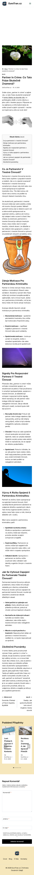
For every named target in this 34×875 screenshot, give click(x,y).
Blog (3, 74)
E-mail (6, 828)
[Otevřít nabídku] (30, 3)
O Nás (16, 859)
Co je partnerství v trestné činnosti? (15, 141)
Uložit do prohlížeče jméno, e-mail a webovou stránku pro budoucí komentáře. (17, 834)
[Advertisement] (17, 25)
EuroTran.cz (7, 87)
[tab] (13, 767)
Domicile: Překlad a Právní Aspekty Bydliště (8, 701)
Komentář (7, 792)
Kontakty (24, 859)
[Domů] (2, 69)
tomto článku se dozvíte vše (14, 97)
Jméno (6, 819)
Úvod (5, 859)
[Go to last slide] (5, 746)
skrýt (22, 137)
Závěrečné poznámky (10, 162)
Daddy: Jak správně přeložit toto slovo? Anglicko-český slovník (26, 703)
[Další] (28, 746)
